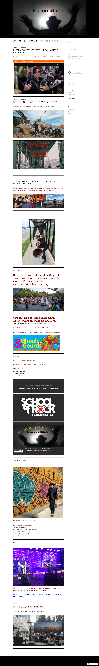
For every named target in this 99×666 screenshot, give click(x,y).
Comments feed (71, 115)
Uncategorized (71, 102)
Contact (83, 37)
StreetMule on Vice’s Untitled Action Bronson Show (35, 182)
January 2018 (71, 85)
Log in (69, 111)
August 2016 (71, 94)
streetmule (49, 40)
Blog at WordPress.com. (18, 661)
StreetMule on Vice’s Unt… (78, 73)
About (59, 37)
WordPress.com (71, 117)
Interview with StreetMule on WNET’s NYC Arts (35, 51)
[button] (23, 200)
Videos (71, 37)
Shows (65, 37)
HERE (58, 57)
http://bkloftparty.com (19, 536)
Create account (71, 109)
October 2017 (71, 87)
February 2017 (71, 90)
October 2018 (71, 83)
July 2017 (70, 88)
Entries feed (70, 113)
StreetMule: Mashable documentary (35, 102)
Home (53, 37)
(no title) (70, 62)
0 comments (23, 47)
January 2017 (71, 92)
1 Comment (23, 179)
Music (76, 37)
